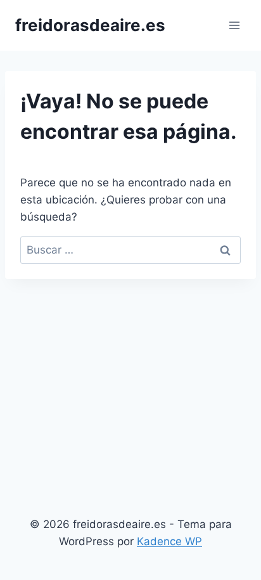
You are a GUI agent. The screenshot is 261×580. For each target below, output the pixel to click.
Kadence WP (169, 541)
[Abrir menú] (234, 25)
